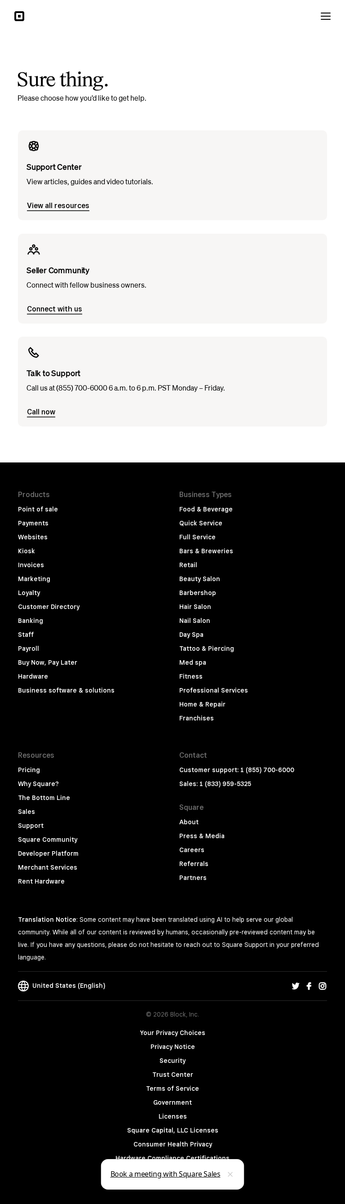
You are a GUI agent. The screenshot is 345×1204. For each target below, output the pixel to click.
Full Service (197, 537)
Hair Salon (195, 606)
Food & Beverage (206, 509)
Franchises (196, 718)
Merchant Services (47, 867)
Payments (33, 523)
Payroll (28, 648)
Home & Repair (202, 704)
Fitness (191, 676)
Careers (191, 849)
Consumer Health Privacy (172, 1144)
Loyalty (29, 592)
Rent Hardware (41, 881)
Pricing (29, 769)
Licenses (173, 1116)
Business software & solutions (66, 690)
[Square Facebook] (309, 986)
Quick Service (200, 523)
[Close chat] (230, 1174)
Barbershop (197, 592)
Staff (26, 634)
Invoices (31, 565)
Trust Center (172, 1074)
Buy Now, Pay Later (47, 662)
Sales (26, 811)
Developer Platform (48, 853)
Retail (188, 565)
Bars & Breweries (206, 551)
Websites (33, 537)
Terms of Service (172, 1088)
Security (172, 1060)
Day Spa (191, 634)
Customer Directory (49, 606)
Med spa (192, 662)
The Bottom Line (44, 797)
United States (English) (67, 985)
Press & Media (202, 836)
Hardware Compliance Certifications (172, 1158)
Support (31, 825)
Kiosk (26, 551)
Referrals (193, 863)
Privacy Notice (172, 1046)
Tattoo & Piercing (206, 648)
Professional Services (213, 690)
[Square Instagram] (322, 986)
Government (172, 1102)
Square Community (47, 839)
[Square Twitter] (295, 986)
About (189, 822)
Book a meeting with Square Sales (166, 1174)
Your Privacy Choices (172, 1032)
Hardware (33, 676)
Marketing (34, 578)
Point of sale (38, 509)
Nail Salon (194, 620)
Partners (193, 877)
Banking (30, 620)
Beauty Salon (199, 578)
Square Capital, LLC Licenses (172, 1130)
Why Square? (38, 783)
